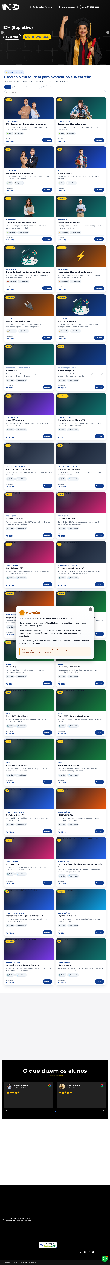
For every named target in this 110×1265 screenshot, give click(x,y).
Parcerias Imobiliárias (89, 1239)
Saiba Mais (12, 39)
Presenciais (35, 87)
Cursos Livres (54, 87)
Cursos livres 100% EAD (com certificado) (92, 1234)
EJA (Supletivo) (86, 1223)
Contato (83, 1251)
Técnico (17, 87)
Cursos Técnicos (87, 1226)
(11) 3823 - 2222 (93, 7)
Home (83, 1208)
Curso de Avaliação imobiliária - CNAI (93, 1218)
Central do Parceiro (44, 7)
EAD (25, 87)
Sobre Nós (84, 1242)
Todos (8, 87)
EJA (44, 87)
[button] (2, 32)
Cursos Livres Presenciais (90, 1230)
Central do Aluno (68, 7)
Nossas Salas (85, 1248)
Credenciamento (87, 1245)
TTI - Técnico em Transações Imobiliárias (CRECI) (92, 1212)
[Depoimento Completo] (49, 1085)
